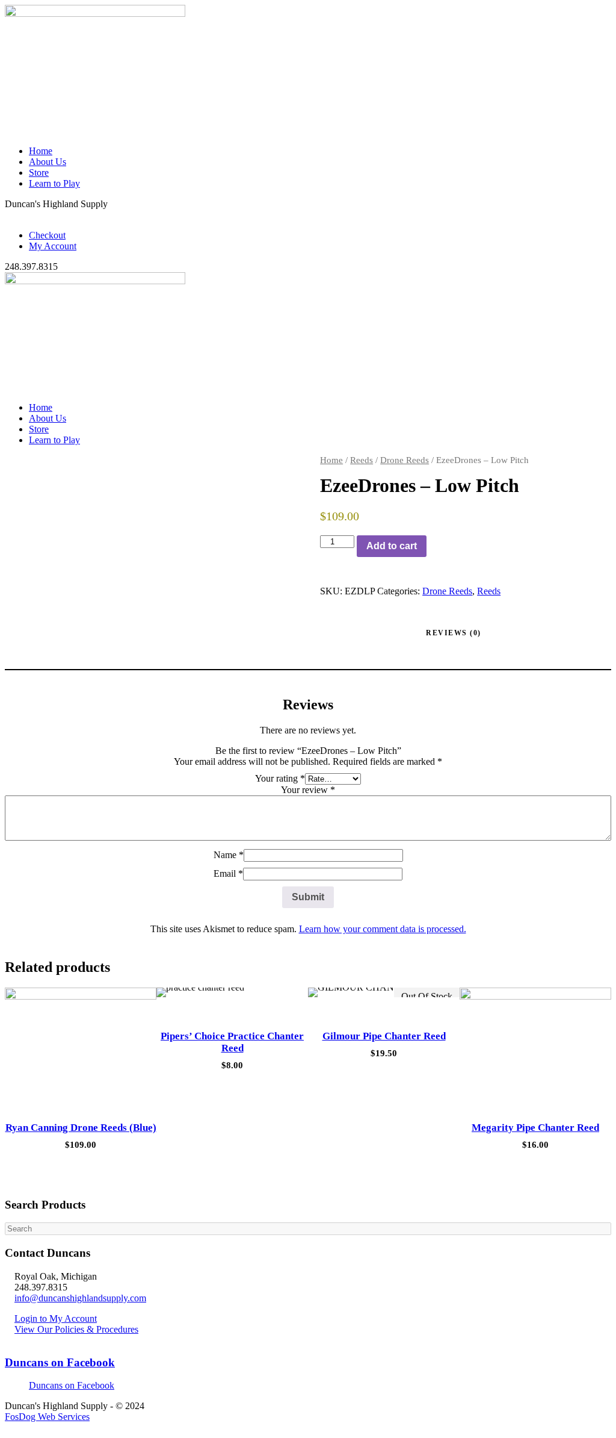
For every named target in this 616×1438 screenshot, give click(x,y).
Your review (308, 790)
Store (39, 172)
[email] (8, 215)
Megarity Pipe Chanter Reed (535, 1127)
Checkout (47, 235)
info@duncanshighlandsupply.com (80, 1298)
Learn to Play (54, 183)
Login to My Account (55, 1318)
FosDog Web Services (47, 1417)
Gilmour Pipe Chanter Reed (384, 1036)
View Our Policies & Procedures (76, 1329)
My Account (52, 246)
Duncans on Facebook (60, 1362)
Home (40, 151)
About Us (47, 162)
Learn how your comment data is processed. (382, 929)
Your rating (280, 778)
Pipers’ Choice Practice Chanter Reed (232, 1042)
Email (228, 873)
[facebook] (15, 215)
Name (229, 855)
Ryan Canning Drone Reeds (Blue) (80, 1127)
